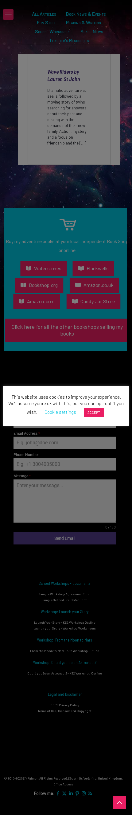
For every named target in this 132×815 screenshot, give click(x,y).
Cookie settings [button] (60, 412)
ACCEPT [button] (93, 412)
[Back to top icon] (119, 802)
